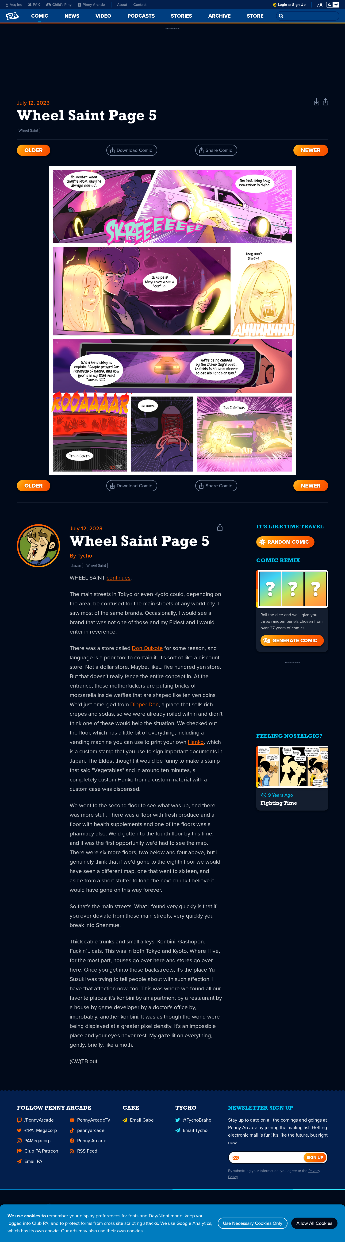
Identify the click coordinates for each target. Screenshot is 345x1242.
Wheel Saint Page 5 (140, 542)
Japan (76, 565)
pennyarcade (90, 1130)
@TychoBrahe (197, 1119)
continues (118, 577)
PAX (36, 4)
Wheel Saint (28, 130)
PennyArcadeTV (93, 1119)
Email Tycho (195, 1130)
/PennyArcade (39, 1119)
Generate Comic (294, 640)
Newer (311, 150)
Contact (139, 4)
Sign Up (299, 4)
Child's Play (62, 4)
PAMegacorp (37, 1140)
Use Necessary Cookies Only (252, 1223)
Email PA (33, 1161)
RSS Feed (87, 1150)
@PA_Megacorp (40, 1130)
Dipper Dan (144, 704)
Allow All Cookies (314, 1223)
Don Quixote (147, 648)
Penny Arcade (91, 1140)
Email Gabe (142, 1119)
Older (33, 150)
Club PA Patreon (41, 1150)
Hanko (196, 742)
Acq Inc (16, 4)
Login (282, 4)
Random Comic (288, 542)
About (122, 4)
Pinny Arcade (94, 4)
